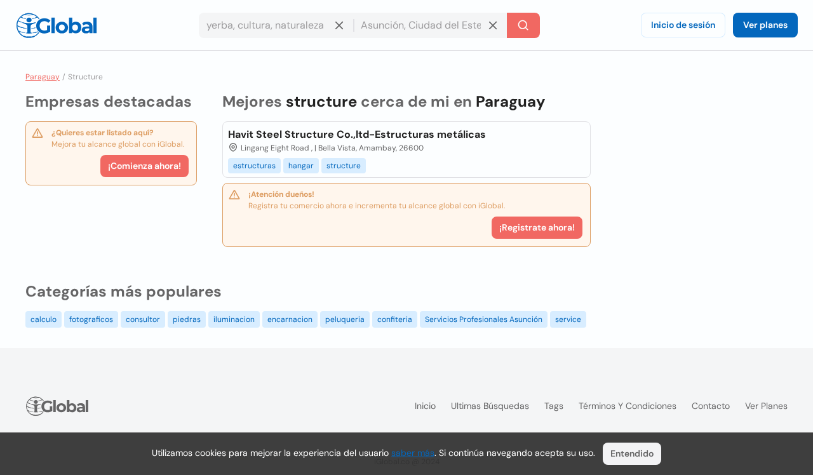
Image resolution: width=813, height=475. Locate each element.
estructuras (254, 166)
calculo (43, 319)
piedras (187, 319)
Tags (553, 405)
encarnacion (289, 319)
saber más (412, 452)
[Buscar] (523, 25)
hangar (301, 166)
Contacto (711, 405)
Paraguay (42, 77)
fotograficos (91, 319)
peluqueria (345, 319)
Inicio (425, 405)
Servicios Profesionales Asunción (483, 319)
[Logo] (56, 25)
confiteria (394, 319)
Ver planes (765, 24)
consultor (143, 319)
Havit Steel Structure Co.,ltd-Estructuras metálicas (357, 134)
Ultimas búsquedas (490, 405)
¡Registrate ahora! (537, 227)
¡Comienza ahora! (144, 165)
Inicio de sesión (683, 24)
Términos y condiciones (627, 405)
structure (343, 166)
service (568, 319)
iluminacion (234, 319)
